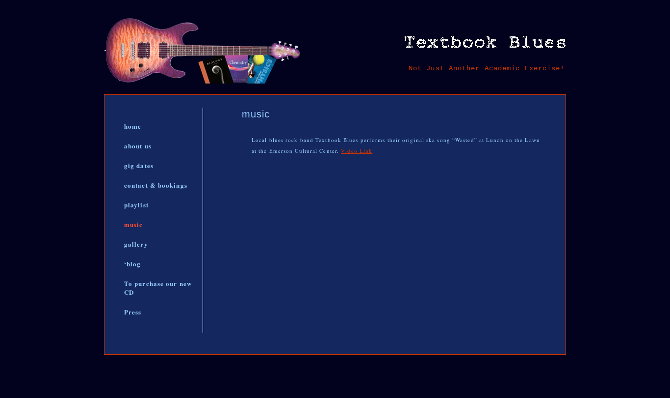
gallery (136, 244)
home (132, 126)
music (133, 224)
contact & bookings (155, 185)
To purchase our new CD (158, 288)
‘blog (132, 263)
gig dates (139, 165)
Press (133, 311)
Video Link (356, 150)
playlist (136, 204)
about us (138, 145)
